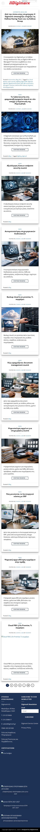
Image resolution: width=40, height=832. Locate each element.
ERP (22, 83)
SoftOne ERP (18, 85)
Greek (25, 1)
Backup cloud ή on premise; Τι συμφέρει (20, 298)
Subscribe (29, 717)
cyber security (12, 81)
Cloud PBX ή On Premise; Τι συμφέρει (20, 626)
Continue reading (20, 73)
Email (23, 708)
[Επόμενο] (32, 685)
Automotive (16, 12)
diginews (5, 83)
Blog (22, 12)
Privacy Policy (26, 728)
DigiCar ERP (24, 81)
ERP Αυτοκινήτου (28, 83)
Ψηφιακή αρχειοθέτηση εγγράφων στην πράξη (20, 560)
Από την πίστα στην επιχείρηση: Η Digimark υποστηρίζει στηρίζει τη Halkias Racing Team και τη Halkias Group (20, 17)
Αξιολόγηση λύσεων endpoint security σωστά (20, 166)
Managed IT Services (8, 85)
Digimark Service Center (29, 723)
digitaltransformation (14, 83)
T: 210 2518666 (6, 715)
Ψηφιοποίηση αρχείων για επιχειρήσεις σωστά (20, 429)
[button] (3, 3)
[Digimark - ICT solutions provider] (20, 3)
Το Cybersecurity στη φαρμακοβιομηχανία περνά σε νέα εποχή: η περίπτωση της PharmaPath (20, 100)
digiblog (18, 81)
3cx (28, 79)
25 (28, 685)
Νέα (26, 12)
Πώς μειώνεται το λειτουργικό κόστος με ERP (20, 495)
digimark (28, 26)
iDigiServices (34, 829)
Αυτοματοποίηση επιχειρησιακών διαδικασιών (20, 232)
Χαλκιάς (25, 85)
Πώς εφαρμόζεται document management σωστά (20, 363)
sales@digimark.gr (9, 724)
